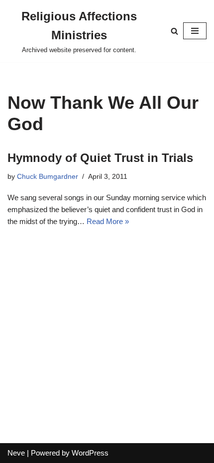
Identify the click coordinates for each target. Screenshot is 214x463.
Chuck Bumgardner (47, 176)
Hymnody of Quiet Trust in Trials (100, 157)
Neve (16, 453)
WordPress (90, 453)
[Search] (174, 31)
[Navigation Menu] (195, 30)
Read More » (108, 221)
